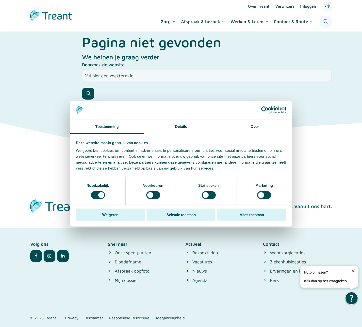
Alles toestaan (252, 214)
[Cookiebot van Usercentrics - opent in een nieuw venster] (264, 110)
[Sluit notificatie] (353, 271)
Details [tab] (181, 126)
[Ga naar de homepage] (51, 15)
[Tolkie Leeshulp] (351, 298)
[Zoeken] (326, 22)
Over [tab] (255, 126)
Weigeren (110, 214)
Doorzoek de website (103, 64)
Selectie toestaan (181, 214)
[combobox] (207, 76)
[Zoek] (88, 94)
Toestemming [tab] (107, 126)
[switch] (153, 195)
